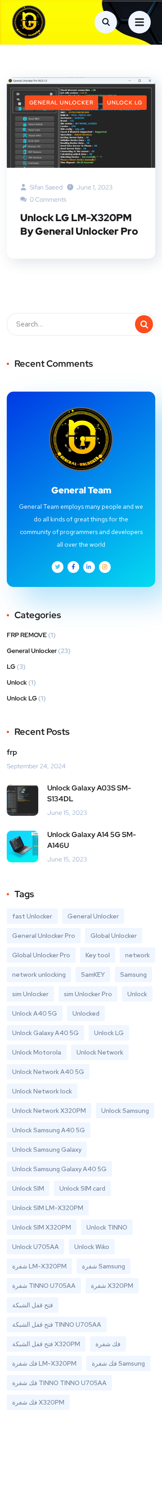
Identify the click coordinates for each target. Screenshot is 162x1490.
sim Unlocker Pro (88, 994)
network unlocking (39, 974)
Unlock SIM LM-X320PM (47, 1208)
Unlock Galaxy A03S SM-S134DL (89, 793)
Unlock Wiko (91, 1247)
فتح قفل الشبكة (32, 1305)
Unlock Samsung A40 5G (48, 1130)
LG (11, 666)
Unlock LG (124, 102)
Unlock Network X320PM (49, 1111)
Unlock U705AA (35, 1247)
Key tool (98, 955)
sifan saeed (45, 187)
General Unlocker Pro (43, 936)
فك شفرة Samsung (118, 1363)
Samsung (133, 974)
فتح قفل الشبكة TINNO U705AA (56, 1324)
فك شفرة (108, 1344)
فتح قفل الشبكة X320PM (46, 1344)
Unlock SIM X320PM (41, 1227)
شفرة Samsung (103, 1266)
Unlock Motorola (36, 1052)
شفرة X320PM (112, 1286)
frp (12, 752)
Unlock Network (99, 1052)
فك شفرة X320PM (38, 1402)
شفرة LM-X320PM (39, 1266)
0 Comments (47, 199)
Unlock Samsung (125, 1111)
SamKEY (93, 974)
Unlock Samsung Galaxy (46, 1149)
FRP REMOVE (27, 635)
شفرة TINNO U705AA (44, 1286)
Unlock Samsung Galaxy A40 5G (59, 1169)
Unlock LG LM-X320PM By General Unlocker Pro (79, 224)
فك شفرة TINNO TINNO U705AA (59, 1383)
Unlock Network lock (42, 1091)
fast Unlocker (32, 916)
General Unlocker (61, 102)
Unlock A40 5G (34, 1013)
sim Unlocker (30, 994)
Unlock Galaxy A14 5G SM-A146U (91, 840)
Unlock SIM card (82, 1188)
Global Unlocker (113, 936)
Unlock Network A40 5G (48, 1072)
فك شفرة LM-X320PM (44, 1363)
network (137, 955)
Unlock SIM (28, 1188)
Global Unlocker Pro (41, 955)
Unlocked (85, 1013)
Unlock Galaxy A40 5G (45, 1033)
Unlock (17, 682)
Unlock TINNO (106, 1227)
